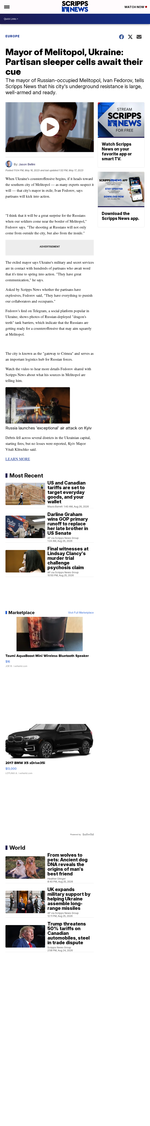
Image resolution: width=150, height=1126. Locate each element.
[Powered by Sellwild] (88, 834)
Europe (12, 36)
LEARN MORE (17, 458)
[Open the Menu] (6, 7)
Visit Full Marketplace (81, 612)
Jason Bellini (27, 164)
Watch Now (134, 7)
